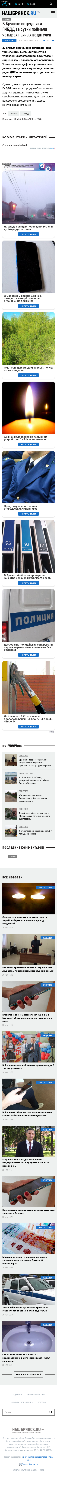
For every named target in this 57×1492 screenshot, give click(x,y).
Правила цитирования (22, 1402)
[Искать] (51, 1412)
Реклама (42, 1402)
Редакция (17, 1394)
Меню (53, 12)
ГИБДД (26, 113)
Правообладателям (36, 1394)
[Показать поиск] (51, 3)
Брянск (14, 113)
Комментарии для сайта (42, 148)
